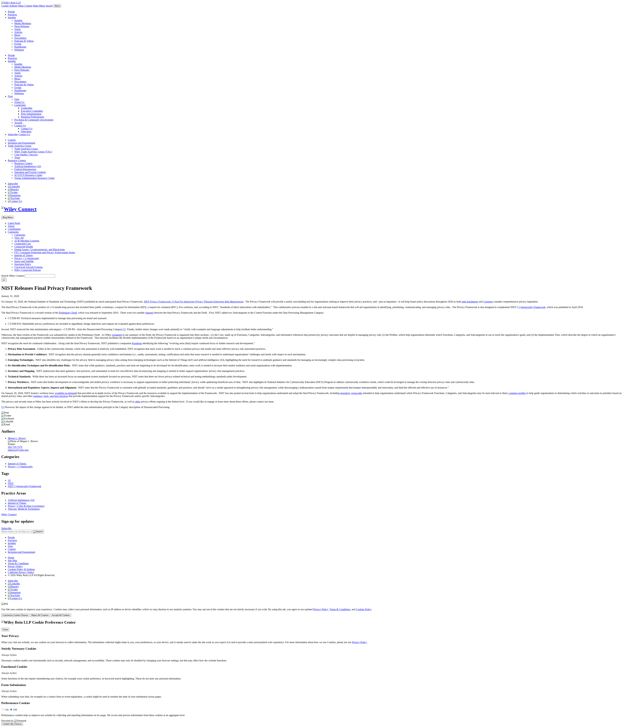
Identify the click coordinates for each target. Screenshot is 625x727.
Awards (18, 122)
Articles (18, 32)
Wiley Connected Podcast (27, 270)
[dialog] (312, 612)
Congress (488, 301)
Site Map (12, 560)
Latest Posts (14, 223)
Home (11, 557)
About (11, 226)
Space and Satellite (24, 261)
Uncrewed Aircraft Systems (28, 267)
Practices (12, 14)
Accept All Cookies (61, 615)
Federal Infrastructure (25, 169)
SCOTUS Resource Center (28, 175)
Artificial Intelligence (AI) (27, 166)
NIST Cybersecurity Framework (24, 486)
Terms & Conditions (18, 563)
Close (5, 629)
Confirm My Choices (12, 724)
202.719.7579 (15, 447)
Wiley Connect (9, 514)
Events (17, 43)
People (11, 11)
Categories (13, 232)
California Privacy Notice (21, 572)
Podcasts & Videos (24, 41)
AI (9, 480)
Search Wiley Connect (12, 275)
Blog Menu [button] (8, 217)
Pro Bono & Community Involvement (33, 119)
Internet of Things (23, 255)
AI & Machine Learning (26, 240)
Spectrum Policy (22, 264)
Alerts (17, 29)
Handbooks (20, 46)
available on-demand (65, 393)
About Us (19, 102)
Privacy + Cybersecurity (26, 258)
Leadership (20, 105)
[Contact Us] (15, 201)
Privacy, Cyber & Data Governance (26, 506)
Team (17, 157)
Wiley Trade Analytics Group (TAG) (33, 151)
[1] (124, 329)
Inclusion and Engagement (21, 142)
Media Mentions (22, 23)
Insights (12, 17)
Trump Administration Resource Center (34, 178)
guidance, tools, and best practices (50, 396)
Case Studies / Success (26, 154)
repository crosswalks (351, 393)
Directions (26, 131)
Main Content (25, 5)
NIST (11, 483)
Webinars (19, 49)
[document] (312, 673)
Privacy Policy (15, 566)
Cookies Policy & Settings (21, 569)
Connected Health (23, 246)
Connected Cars (22, 243)
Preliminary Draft (68, 312)
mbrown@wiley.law (18, 450)
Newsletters (20, 38)
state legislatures (470, 301)
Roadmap (137, 343)
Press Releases (21, 26)
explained (117, 334)
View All (19, 237)
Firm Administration (31, 114)
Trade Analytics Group (19, 145)
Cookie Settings (9, 5)
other (137, 401)
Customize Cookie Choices (15, 615)
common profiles (517, 393)
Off (15, 709)
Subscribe (13, 134)
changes (149, 312)
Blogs (17, 35)
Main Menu (39, 5)
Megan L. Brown (17, 438)
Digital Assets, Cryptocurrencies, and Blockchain (39, 249)
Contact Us (20, 125)
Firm (10, 96)
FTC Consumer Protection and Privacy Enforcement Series (44, 252)
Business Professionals (32, 116)
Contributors (14, 229)
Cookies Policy (363, 609)
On (7, 709)
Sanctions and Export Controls (30, 172)
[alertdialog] (312, 673)
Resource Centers (17, 160)
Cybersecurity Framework (532, 307)
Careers (12, 140)
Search (49, 5)
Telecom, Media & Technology (24, 509)
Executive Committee (32, 111)
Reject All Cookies (40, 615)
